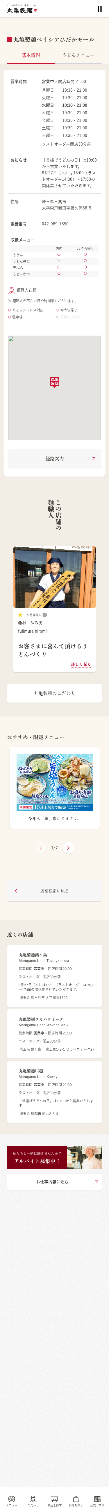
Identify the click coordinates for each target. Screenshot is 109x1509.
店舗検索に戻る (54, 891)
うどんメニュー (78, 55)
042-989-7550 (55, 224)
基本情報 (31, 55)
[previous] (41, 848)
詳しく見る (81, 664)
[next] (68, 848)
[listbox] (54, 609)
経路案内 (54, 458)
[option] (54, 609)
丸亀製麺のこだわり (55, 693)
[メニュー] (100, 8)
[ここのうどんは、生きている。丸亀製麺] (22, 8)
